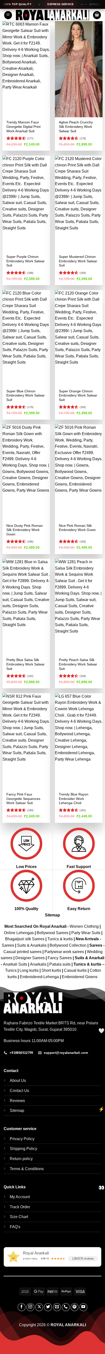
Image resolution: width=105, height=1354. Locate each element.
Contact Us (19, 1091)
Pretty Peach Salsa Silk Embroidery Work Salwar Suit (78, 664)
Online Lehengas (19, 933)
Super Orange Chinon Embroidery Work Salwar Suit (78, 395)
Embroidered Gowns (79, 977)
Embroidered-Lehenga (39, 977)
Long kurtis (30, 970)
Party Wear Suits (85, 933)
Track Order (20, 1207)
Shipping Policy (23, 1149)
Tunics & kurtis (60, 939)
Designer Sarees (30, 958)
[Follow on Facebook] (22, 1307)
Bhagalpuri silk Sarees (24, 939)
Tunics (11, 970)
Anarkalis (38, 964)
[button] (8, 15)
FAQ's (15, 1227)
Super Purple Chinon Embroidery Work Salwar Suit (25, 261)
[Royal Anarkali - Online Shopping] (52, 15)
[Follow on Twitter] (48, 1307)
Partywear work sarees (64, 952)
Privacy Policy (22, 1139)
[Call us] (66, 1307)
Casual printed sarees (22, 952)
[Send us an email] (57, 1307)
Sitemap (52, 915)
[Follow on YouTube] (83, 1307)
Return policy (21, 1159)
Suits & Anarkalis (32, 945)
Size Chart (19, 1217)
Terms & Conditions (27, 1169)
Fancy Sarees (60, 958)
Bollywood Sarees (52, 933)
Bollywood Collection (68, 945)
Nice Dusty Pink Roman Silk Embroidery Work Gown (24, 530)
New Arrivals (87, 939)
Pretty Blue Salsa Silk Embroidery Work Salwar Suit (25, 664)
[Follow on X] (39, 1307)
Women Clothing (84, 926)
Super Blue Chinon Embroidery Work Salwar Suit (25, 395)
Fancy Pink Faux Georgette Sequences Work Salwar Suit (23, 799)
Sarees (8, 945)
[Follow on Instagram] (30, 1307)
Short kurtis (52, 970)
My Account (20, 1197)
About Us (18, 1080)
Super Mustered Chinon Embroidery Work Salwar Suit (78, 261)
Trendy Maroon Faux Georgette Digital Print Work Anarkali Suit (23, 126)
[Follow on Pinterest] (75, 1307)
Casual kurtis (76, 970)
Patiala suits (60, 964)
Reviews (17, 1101)
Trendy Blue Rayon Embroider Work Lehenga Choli (73, 799)
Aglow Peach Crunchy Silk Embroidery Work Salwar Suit (76, 126)
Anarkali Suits (15, 964)
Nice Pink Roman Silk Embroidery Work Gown (77, 528)
